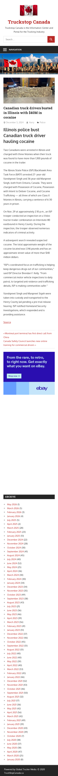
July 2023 (11, 606)
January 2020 (13, 759)
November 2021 (15, 684)
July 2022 (11, 653)
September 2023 (15, 598)
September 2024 (15, 551)
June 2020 (12, 743)
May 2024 (12, 567)
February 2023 (14, 626)
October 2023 (14, 594)
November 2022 (15, 637)
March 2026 (13, 508)
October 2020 (14, 736)
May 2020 (12, 747)
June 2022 (12, 657)
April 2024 (12, 571)
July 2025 (11, 520)
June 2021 (12, 704)
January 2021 (13, 724)
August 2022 (13, 649)
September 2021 (15, 692)
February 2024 (14, 579)
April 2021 (12, 712)
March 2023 (13, 622)
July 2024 (11, 559)
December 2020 (15, 728)
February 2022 (14, 673)
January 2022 (13, 677)
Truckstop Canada (29, 22)
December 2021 (14, 681)
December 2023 (15, 586)
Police (43, 122)
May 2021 (11, 708)
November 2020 (15, 732)
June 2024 (12, 563)
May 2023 (12, 614)
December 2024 (15, 539)
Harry (31, 122)
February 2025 (14, 531)
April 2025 (12, 524)
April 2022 (12, 665)
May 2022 (12, 661)
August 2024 (13, 555)
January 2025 (13, 535)
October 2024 (14, 547)
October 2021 (13, 688)
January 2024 (13, 582)
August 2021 (13, 696)
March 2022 (13, 669)
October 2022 (14, 641)
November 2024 (15, 543)
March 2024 (13, 575)
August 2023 (13, 602)
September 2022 (15, 645)
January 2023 (13, 630)
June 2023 (12, 610)
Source (7, 322)
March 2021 (12, 716)
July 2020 (11, 739)
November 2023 (15, 590)
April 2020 (12, 751)
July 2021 (11, 700)
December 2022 (15, 633)
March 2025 (13, 527)
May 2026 (12, 504)
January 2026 (13, 516)
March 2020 (13, 755)
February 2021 (14, 720)
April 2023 (12, 618)
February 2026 (14, 512)
